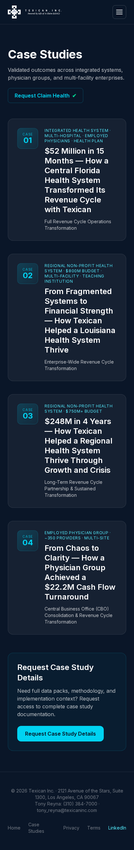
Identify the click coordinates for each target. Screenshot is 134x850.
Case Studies (36, 828)
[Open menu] (119, 12)
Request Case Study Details (60, 733)
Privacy (71, 828)
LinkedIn (117, 828)
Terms (93, 828)
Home (14, 828)
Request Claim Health (45, 95)
